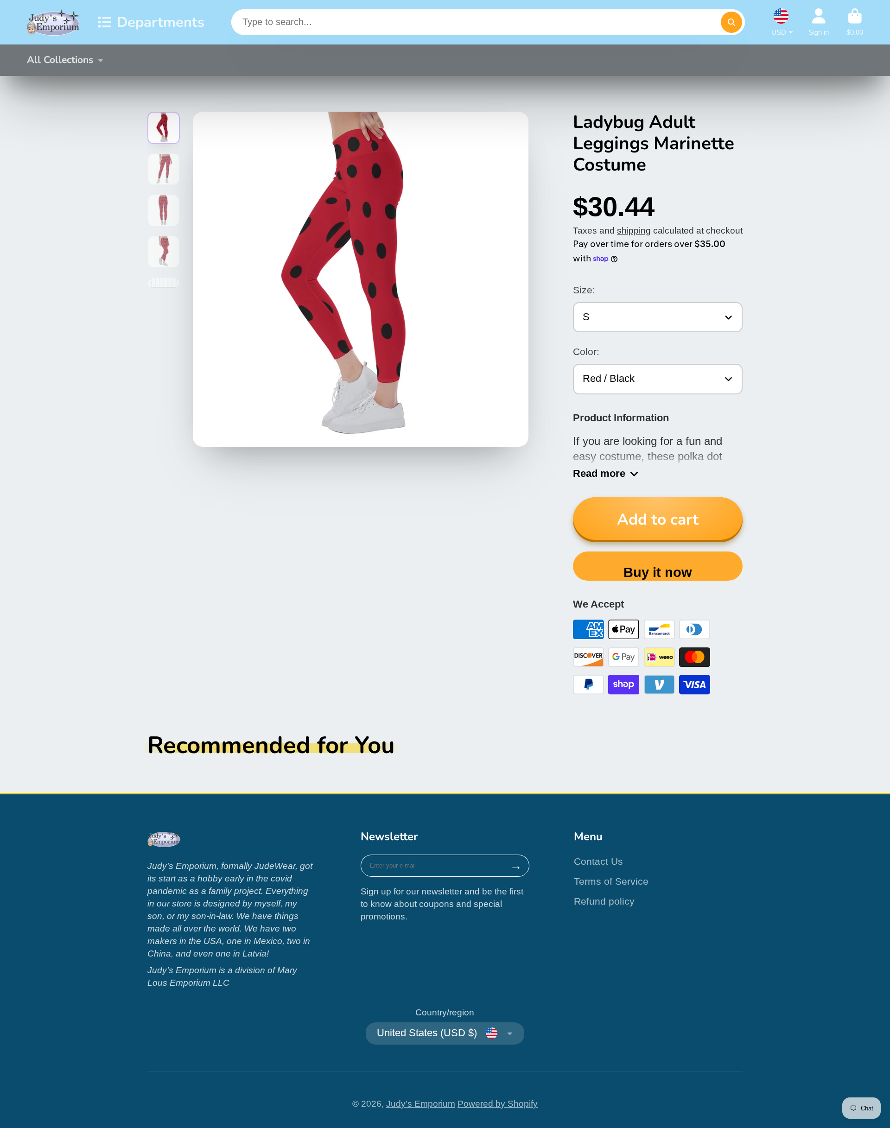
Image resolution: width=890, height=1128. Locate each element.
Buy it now (657, 572)
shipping (634, 230)
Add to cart (658, 519)
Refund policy (604, 901)
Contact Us (598, 861)
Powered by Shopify (498, 1104)
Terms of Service (611, 881)
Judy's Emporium (420, 1104)
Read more (599, 473)
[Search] (731, 22)
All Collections (60, 59)
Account (818, 22)
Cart (854, 22)
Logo (53, 22)
